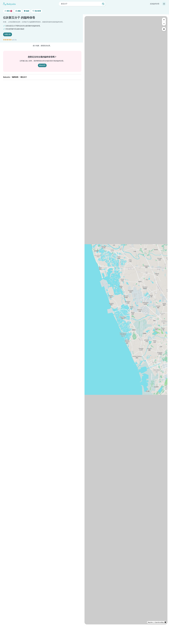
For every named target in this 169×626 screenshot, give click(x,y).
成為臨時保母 (154, 4)
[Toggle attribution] (165, 622)
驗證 (27, 11)
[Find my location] (164, 29)
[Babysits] (9, 4)
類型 (8, 11)
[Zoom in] (164, 20)
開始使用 (42, 65)
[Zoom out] (164, 23)
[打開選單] (164, 4)
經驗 (19, 11)
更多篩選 (37, 11)
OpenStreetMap (159, 622)
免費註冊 (7, 34)
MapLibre (150, 622)
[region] (125, 320)
